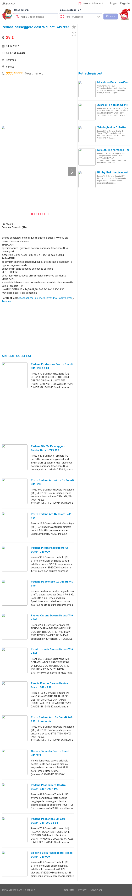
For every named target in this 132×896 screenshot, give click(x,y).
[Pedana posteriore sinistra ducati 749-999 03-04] (15, 829)
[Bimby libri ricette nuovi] (87, 179)
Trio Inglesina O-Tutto (111, 127)
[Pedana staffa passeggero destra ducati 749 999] (15, 457)
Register (125, 3)
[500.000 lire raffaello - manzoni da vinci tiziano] (87, 156)
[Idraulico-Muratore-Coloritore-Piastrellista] (87, 89)
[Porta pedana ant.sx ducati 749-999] (15, 525)
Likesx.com (9, 3)
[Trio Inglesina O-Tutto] (87, 134)
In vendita (51, 298)
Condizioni (96, 890)
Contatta (69, 890)
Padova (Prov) (65, 298)
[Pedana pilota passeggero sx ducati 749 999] (15, 558)
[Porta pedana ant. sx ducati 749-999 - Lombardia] (15, 728)
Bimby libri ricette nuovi (112, 172)
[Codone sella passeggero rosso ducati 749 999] (15, 863)
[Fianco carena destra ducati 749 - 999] (15, 626)
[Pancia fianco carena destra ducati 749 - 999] (15, 694)
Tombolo (7, 301)
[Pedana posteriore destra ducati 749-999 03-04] (15, 375)
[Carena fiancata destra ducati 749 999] (15, 762)
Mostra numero (34, 73)
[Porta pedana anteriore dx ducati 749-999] (15, 491)
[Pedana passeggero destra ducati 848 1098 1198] (15, 795)
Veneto (41, 298)
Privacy (82, 890)
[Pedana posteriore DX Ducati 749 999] (15, 592)
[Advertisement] (27, 100)
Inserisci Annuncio (93, 3)
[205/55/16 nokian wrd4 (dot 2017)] (87, 111)
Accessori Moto (27, 298)
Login (113, 3)
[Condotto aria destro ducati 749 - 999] (15, 660)
